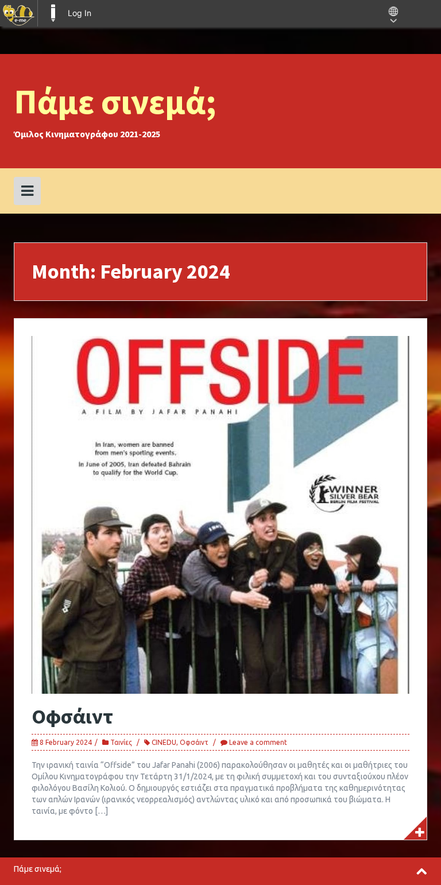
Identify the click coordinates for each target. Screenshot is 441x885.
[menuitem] (18, 13)
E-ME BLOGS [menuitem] (53, 13)
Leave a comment (258, 742)
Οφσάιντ (72, 716)
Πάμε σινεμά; (115, 101)
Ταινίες (121, 742)
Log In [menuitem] (79, 13)
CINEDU (164, 742)
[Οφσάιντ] (220, 514)
